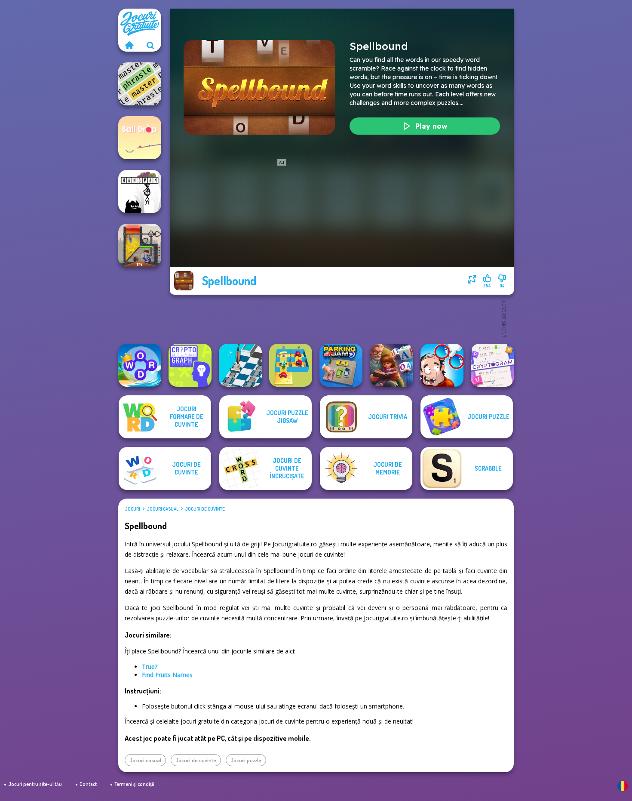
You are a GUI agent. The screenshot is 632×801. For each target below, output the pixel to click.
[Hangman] (139, 191)
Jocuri (132, 509)
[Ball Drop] (139, 137)
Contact (88, 784)
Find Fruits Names (167, 675)
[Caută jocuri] (150, 45)
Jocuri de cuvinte (205, 509)
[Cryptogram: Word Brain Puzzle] (492, 365)
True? (149, 666)
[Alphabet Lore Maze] (290, 365)
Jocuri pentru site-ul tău (35, 784)
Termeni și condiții (134, 784)
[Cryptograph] (190, 365)
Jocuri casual (162, 509)
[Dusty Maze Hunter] (240, 365)
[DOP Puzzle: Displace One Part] (441, 365)
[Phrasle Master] (139, 83)
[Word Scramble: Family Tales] (391, 365)
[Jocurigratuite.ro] (129, 45)
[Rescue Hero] (139, 245)
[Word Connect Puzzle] (139, 365)
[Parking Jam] (340, 365)
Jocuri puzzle (245, 760)
